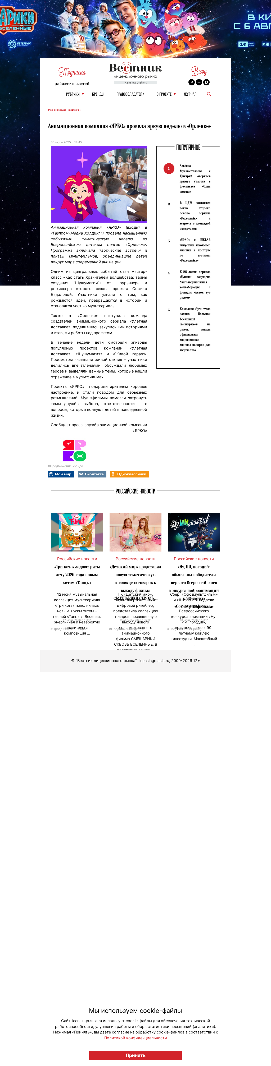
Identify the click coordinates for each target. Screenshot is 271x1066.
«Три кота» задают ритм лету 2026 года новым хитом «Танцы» (77, 574)
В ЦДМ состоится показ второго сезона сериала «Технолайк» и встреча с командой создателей (195, 216)
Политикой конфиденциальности (135, 1038)
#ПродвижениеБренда (65, 466)
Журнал (190, 95)
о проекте (164, 95)
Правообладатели (130, 95)
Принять (136, 1055)
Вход (199, 71)
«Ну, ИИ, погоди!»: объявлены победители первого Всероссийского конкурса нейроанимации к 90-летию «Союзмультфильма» (194, 586)
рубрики (73, 95)
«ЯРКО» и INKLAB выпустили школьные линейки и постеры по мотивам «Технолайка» (195, 250)
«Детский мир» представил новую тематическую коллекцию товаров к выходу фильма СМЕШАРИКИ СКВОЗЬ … (135, 582)
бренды (98, 95)
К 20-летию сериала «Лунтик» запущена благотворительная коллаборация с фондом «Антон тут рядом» (195, 285)
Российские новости (64, 109)
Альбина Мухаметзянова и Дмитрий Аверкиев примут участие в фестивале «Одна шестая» (195, 179)
